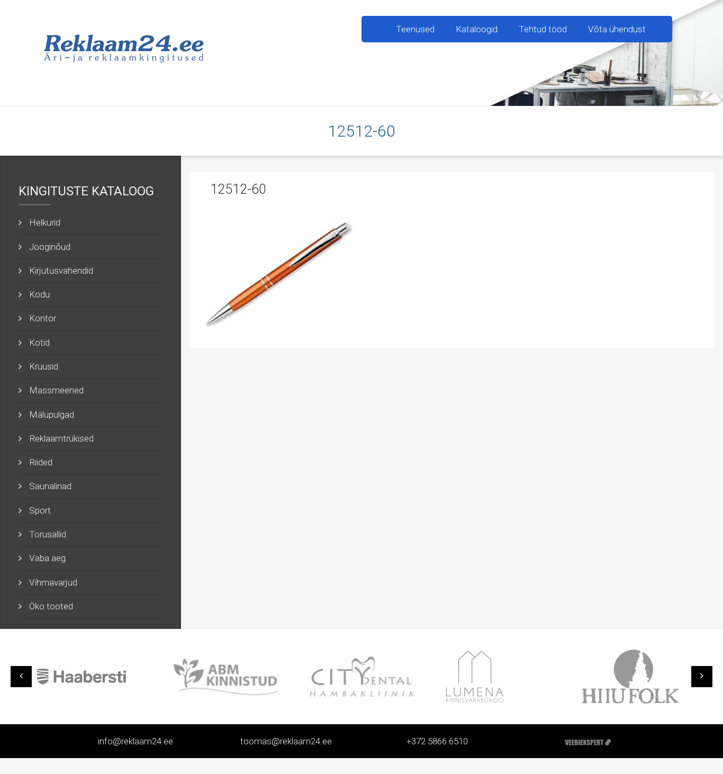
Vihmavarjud (53, 582)
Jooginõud (49, 246)
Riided (40, 462)
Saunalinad (50, 486)
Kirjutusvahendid (61, 270)
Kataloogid (477, 29)
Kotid (39, 342)
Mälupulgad (51, 414)
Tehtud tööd (543, 29)
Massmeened (56, 390)
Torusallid (47, 534)
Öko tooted (51, 606)
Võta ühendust (617, 29)
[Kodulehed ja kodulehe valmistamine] (588, 741)
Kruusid (43, 366)
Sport (40, 510)
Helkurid (44, 222)
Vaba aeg (47, 558)
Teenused (415, 29)
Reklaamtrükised (61, 438)
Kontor (42, 318)
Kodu (39, 294)
